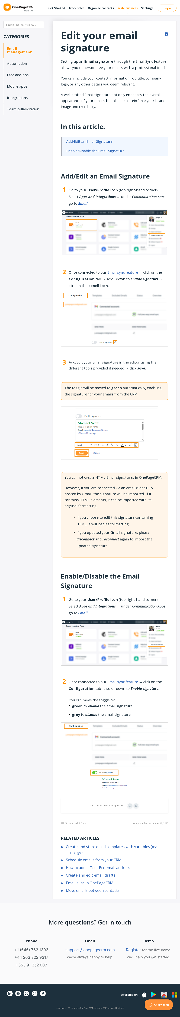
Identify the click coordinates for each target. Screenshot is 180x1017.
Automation (17, 63)
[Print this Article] (166, 34)
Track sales (76, 8)
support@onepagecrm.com (90, 949)
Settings (147, 8)
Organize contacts (101, 8)
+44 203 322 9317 (31, 957)
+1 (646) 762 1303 (31, 949)
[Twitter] (26, 996)
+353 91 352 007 (31, 965)
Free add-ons (18, 74)
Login (167, 8)
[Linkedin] (10, 995)
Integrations (17, 97)
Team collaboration (23, 109)
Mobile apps (17, 86)
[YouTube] (18, 995)
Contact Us (86, 823)
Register (133, 949)
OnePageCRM (86, 1008)
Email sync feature (122, 272)
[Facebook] (43, 995)
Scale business (127, 8)
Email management (19, 50)
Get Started (56, 8)
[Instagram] (34, 995)
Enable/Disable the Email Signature (95, 150)
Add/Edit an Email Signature (89, 141)
